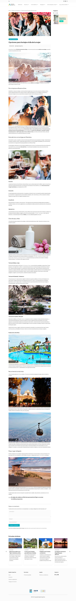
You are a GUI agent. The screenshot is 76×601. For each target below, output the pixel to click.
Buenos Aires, (11, 257)
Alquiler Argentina (19, 45)
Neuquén (44, 256)
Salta (19, 374)
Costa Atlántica (42, 455)
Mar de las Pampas (30, 487)
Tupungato (41, 213)
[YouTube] (65, 1)
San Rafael (19, 184)
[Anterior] (6, 551)
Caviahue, (23, 319)
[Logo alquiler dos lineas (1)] (12, 5)
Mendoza (17, 145)
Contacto (10, 577)
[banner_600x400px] (60, 19)
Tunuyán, (37, 213)
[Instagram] (55, 13)
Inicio (9, 574)
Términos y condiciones (43, 574)
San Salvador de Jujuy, (26, 265)
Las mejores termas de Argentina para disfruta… (60, 553)
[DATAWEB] (31, 591)
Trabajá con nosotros (13, 581)
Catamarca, (40, 256)
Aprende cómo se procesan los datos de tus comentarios (36, 528)
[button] (9, 1)
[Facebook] (55, 574)
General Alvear (26, 184)
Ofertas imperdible (27, 574)
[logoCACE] (43, 591)
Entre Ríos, (35, 256)
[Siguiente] (69, 551)
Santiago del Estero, (22, 257)
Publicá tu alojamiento (13, 579)
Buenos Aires (12, 126)
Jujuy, (47, 256)
